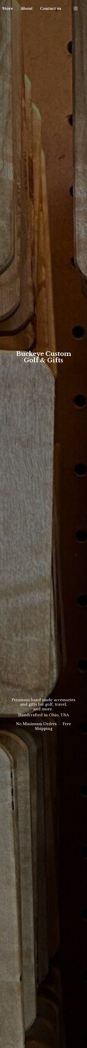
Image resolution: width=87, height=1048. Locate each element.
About (27, 8)
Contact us (50, 8)
